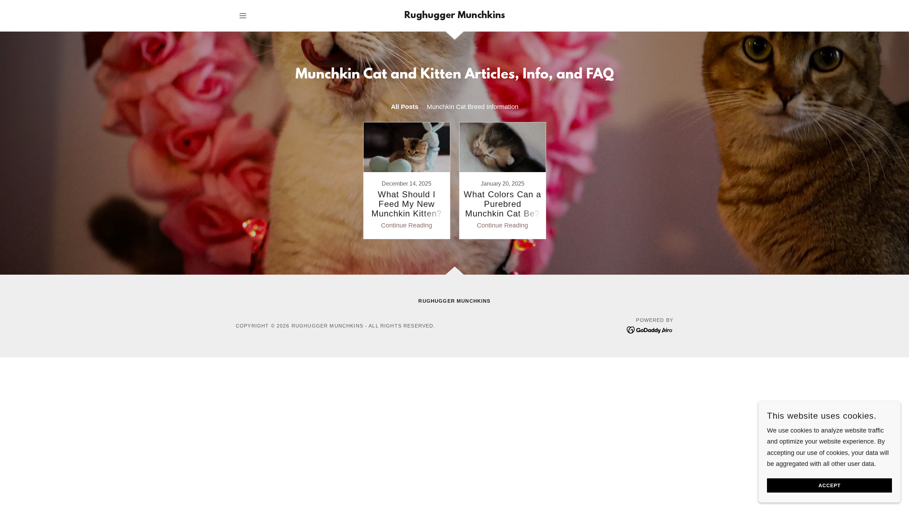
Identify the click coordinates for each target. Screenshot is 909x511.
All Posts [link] (404, 106)
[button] (243, 16)
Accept (829, 485)
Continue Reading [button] (406, 225)
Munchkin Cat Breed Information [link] (472, 106)
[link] (454, 16)
